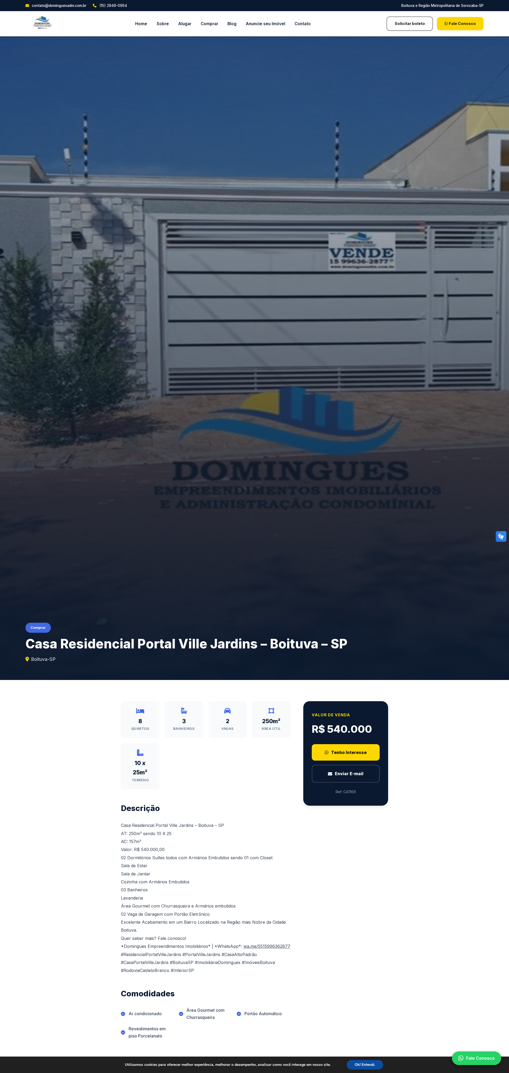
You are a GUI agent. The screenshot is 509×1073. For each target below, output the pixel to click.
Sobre (163, 23)
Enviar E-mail (349, 773)
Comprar (209, 23)
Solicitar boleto (410, 23)
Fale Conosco (462, 23)
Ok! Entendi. (365, 1064)
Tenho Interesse (349, 752)
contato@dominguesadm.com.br (58, 5)
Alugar (184, 23)
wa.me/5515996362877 (266, 946)
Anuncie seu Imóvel (265, 23)
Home (141, 23)
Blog (231, 23)
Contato (303, 23)
